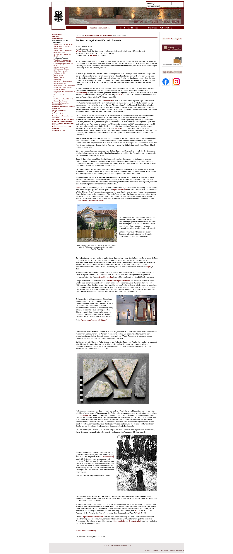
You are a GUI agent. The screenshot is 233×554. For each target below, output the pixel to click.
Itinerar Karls (58, 48)
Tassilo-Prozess (59, 77)
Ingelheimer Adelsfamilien (92, 517)
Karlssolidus (57, 79)
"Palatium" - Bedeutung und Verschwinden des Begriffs (62, 60)
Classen (137, 511)
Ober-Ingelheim (119, 521)
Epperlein (118, 95)
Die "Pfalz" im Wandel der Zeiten (64, 99)
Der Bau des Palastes (61, 58)
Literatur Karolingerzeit (61, 101)
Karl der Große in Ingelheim (62, 50)
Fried (138, 513)
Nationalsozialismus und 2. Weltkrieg (61, 127)
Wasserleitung (58, 75)
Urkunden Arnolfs (59, 95)
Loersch (79, 188)
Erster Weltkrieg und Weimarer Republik (63, 124)
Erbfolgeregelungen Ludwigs (63, 87)
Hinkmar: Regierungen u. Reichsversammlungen (62, 68)
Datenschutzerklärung (177, 550)
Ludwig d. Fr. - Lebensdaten (63, 81)
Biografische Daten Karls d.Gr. (63, 44)
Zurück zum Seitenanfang (86, 531)
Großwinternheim (135, 521)
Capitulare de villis (59, 73)
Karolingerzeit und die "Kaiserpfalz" (60, 41)
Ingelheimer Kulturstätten (160, 28)
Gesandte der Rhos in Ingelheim (64, 85)
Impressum (164, 550)
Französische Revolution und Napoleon (62, 116)
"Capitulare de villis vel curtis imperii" (90, 201)
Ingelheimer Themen (129, 28)
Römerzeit (55, 36)
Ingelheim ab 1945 (58, 130)
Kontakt (155, 550)
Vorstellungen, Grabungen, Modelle (62, 55)
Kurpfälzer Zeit (57, 114)
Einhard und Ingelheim (61, 71)
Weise (78, 51)
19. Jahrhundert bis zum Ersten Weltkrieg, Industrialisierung (63, 120)
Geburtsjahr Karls (59, 52)
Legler (148, 267)
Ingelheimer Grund (120, 190)
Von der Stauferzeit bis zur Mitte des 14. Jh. (63, 107)
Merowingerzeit (57, 38)
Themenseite (93, 320)
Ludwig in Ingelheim (60, 83)
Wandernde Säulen (60, 97)
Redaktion (147, 550)
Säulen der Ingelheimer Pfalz (119, 281)
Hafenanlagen (84, 415)
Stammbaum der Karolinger (62, 46)
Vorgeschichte (57, 34)
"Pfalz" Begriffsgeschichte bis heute (63, 64)
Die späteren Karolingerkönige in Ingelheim (64, 92)
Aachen (93, 55)
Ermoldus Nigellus (59, 89)
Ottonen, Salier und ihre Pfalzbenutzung (60, 103)
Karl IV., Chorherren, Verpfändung (59, 111)
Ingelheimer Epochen (100, 28)
